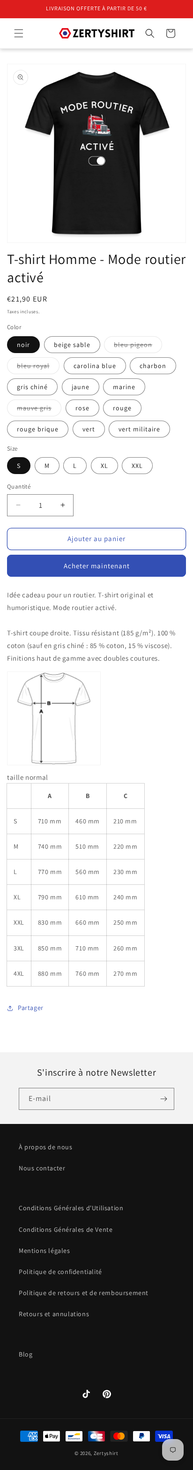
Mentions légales (44, 1250)
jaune (80, 387)
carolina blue (95, 366)
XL (104, 465)
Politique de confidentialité (60, 1271)
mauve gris (39, 409)
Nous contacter (42, 1168)
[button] (18, 33)
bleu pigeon (138, 346)
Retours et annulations (54, 1314)
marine (124, 387)
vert (88, 429)
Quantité (18, 486)
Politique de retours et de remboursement (83, 1293)
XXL (137, 465)
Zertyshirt (106, 1453)
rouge (122, 408)
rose (82, 408)
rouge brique (38, 429)
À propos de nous (46, 1147)
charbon (153, 366)
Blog (25, 1354)
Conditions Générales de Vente (65, 1229)
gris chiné (32, 387)
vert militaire (139, 429)
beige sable (72, 344)
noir (23, 344)
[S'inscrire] (163, 1099)
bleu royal (38, 367)
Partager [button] (31, 1007)
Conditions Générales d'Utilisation (71, 1208)
